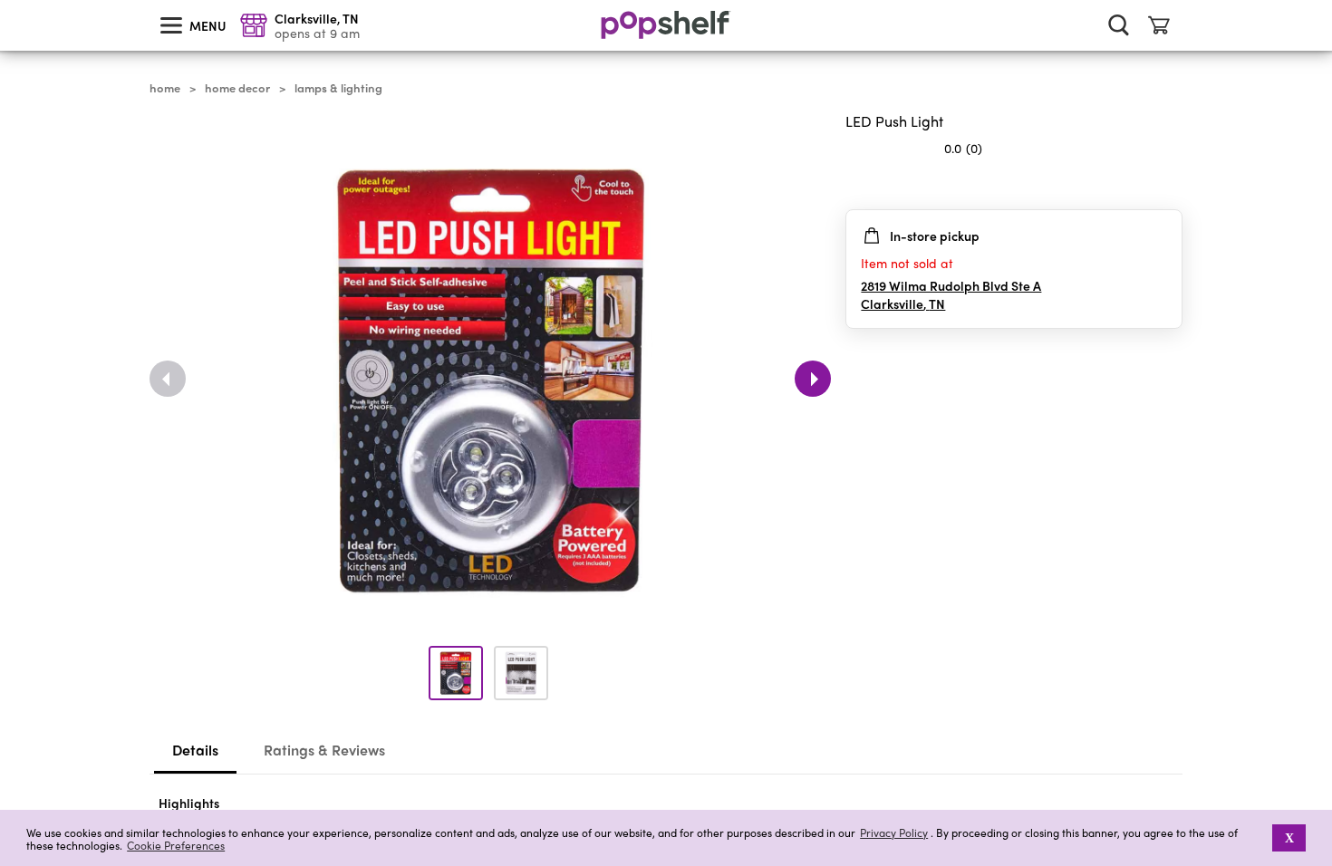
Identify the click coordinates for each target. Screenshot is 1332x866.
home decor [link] (237, 88)
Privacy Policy (894, 833)
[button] (1260, 838)
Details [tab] (195, 749)
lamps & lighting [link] (338, 88)
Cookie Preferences (176, 845)
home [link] (165, 88)
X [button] (1289, 838)
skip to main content (8, 1)
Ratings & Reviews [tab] (324, 749)
